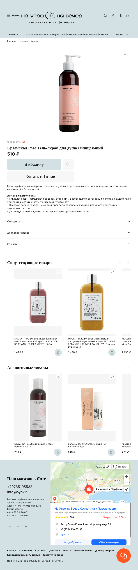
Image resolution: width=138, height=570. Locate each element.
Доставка (54, 550)
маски (119, 34)
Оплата (67, 550)
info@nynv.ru (18, 492)
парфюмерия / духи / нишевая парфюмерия (85, 34)
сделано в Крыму (29, 41)
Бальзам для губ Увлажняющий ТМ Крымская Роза (87, 445)
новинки (13, 34)
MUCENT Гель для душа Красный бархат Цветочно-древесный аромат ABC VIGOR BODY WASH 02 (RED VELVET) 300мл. (36, 341)
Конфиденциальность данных (23, 554)
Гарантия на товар (53, 554)
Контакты (40, 550)
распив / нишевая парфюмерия (42, 34)
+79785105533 (19, 487)
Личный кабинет (83, 550)
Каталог (11, 550)
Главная (11, 41)
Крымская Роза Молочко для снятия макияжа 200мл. (33, 445)
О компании (25, 550)
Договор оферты (104, 550)
